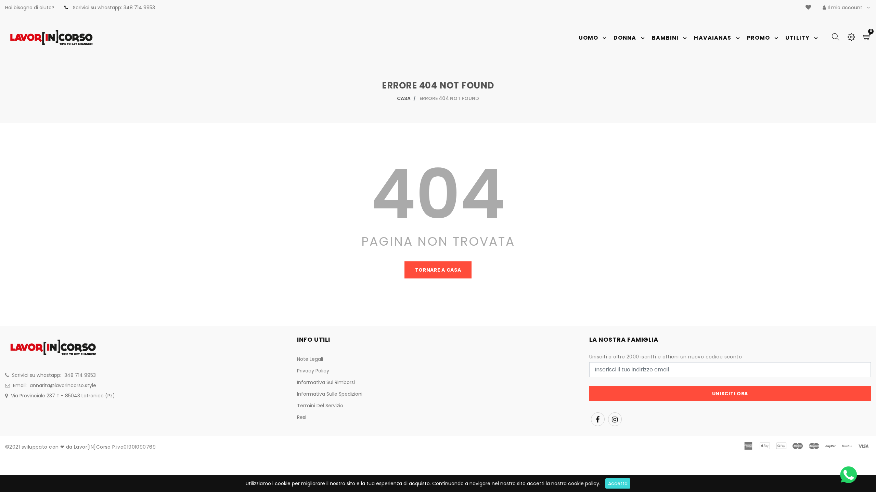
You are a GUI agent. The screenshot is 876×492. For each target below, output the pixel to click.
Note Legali (310, 359)
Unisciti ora (730, 393)
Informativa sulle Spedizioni (329, 394)
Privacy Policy (313, 370)
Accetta (618, 483)
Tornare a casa (438, 269)
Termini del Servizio (320, 405)
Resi (301, 417)
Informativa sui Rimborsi (326, 382)
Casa (404, 98)
